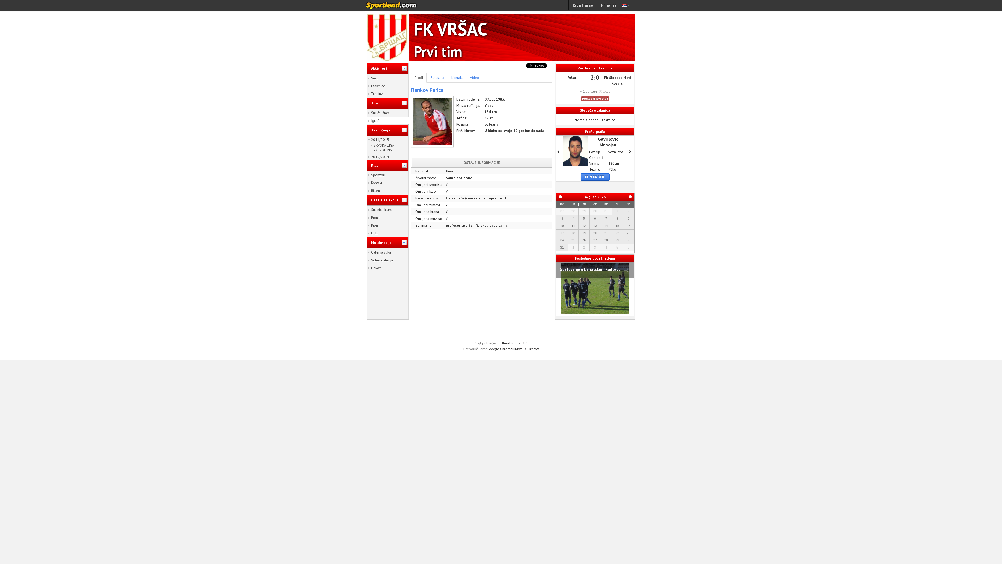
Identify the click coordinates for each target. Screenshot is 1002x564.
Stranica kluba (382, 209)
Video (474, 77)
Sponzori (378, 175)
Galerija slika (381, 252)
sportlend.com (396, 5)
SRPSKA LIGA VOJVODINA (384, 147)
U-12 (375, 233)
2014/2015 (380, 139)
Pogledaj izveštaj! (595, 99)
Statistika (437, 77)
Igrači (375, 120)
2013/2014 (380, 157)
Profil (419, 77)
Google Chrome (499, 348)
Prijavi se (609, 5)
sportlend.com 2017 (511, 343)
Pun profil (595, 177)
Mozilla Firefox (527, 348)
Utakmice (378, 86)
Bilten (375, 190)
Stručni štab (380, 112)
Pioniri (376, 217)
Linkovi (376, 268)
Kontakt (376, 182)
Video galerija (382, 260)
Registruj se (583, 5)
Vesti (374, 78)
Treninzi (377, 93)
